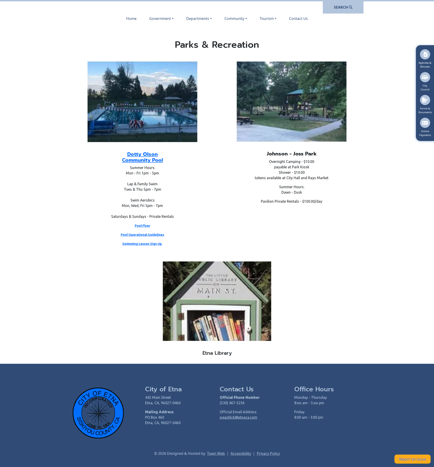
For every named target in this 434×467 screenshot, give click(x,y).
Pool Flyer (142, 226)
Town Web (216, 453)
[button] (161, 18)
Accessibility (241, 453)
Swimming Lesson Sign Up (142, 244)
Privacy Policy (268, 453)
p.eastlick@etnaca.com (238, 417)
